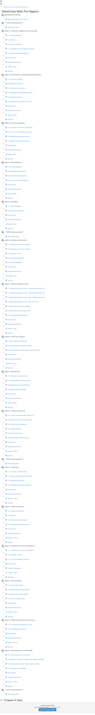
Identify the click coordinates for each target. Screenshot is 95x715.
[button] (1, 2)
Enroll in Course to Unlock (47, 710)
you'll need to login (55, 707)
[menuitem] (1, 4)
